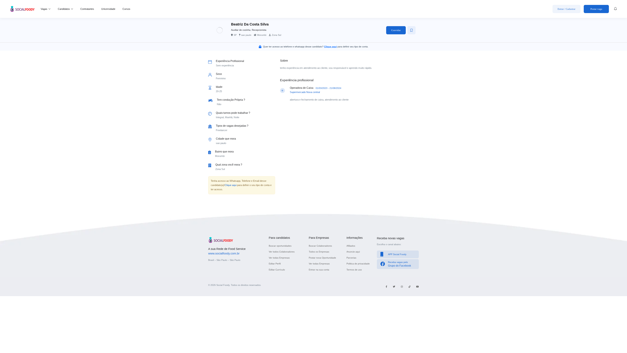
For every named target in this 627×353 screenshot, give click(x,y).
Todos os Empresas (319, 251)
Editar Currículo (277, 269)
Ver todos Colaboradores (282, 251)
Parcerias (351, 257)
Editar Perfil (275, 263)
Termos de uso (354, 269)
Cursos (126, 9)
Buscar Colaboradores (320, 245)
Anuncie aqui (353, 251)
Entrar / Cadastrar (566, 9)
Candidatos (64, 9)
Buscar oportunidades (280, 245)
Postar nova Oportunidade (322, 257)
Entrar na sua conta (319, 269)
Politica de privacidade (358, 263)
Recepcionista (259, 30)
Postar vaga (596, 9)
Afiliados (350, 245)
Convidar (396, 30)
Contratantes (87, 9)
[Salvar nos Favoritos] (411, 30)
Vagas (44, 9)
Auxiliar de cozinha (240, 30)
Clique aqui (230, 185)
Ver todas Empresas (279, 257)
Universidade (108, 9)
